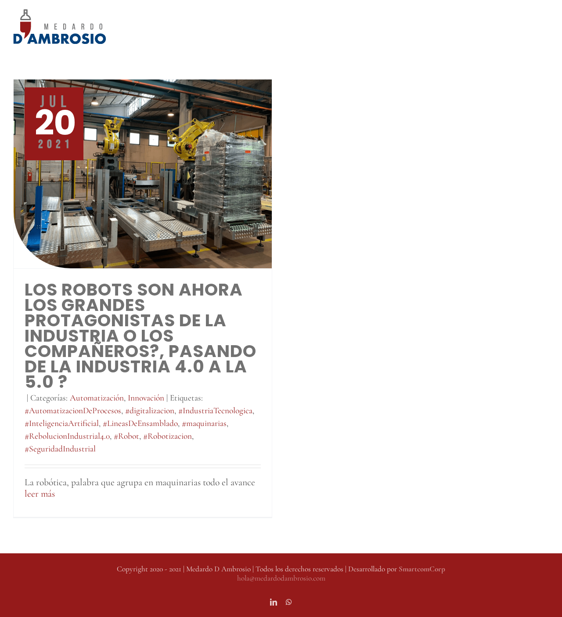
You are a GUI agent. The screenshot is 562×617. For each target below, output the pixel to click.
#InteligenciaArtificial (62, 423)
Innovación (146, 398)
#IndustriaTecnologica (215, 410)
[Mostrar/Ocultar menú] (542, 26)
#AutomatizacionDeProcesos (73, 410)
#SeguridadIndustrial (60, 449)
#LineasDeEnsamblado (140, 423)
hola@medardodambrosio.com (281, 578)
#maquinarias (204, 423)
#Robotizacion (167, 436)
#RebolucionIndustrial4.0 (67, 436)
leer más (40, 493)
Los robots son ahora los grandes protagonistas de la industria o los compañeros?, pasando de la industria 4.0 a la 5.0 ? (140, 336)
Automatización (97, 398)
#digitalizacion (149, 410)
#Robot (126, 436)
